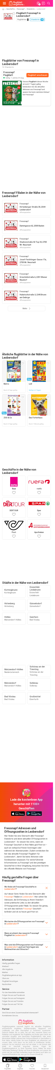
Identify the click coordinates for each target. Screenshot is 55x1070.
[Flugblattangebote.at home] (17, 3)
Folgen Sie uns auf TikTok (12, 1004)
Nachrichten (6, 984)
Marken (5, 972)
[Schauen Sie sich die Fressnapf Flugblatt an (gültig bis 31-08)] (12, 93)
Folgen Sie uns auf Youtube (12, 1001)
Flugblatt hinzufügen (10, 981)
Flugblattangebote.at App (12, 975)
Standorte (31, 9)
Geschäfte (10, 9)
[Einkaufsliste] (43, 3)
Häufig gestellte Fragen (11, 963)
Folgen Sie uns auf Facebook (13, 995)
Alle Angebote (7, 969)
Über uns (5, 978)
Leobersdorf (10, 889)
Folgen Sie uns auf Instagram (13, 998)
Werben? (5, 966)
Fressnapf (21, 9)
